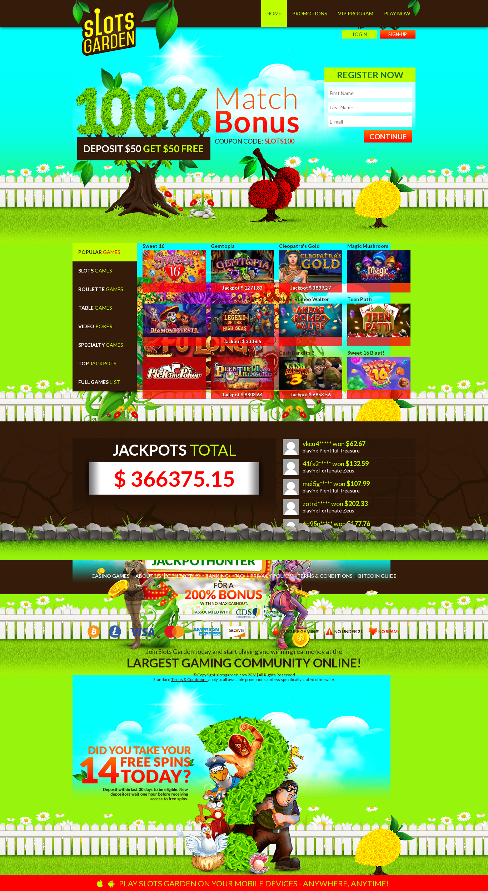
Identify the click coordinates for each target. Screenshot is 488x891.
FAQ (239, 576)
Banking (217, 576)
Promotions (309, 13)
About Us (148, 576)
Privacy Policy (271, 576)
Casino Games (110, 576)
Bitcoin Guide (377, 576)
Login (360, 34)
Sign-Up (397, 34)
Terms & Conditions (325, 576)
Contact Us (183, 576)
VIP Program (355, 13)
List (99, 382)
